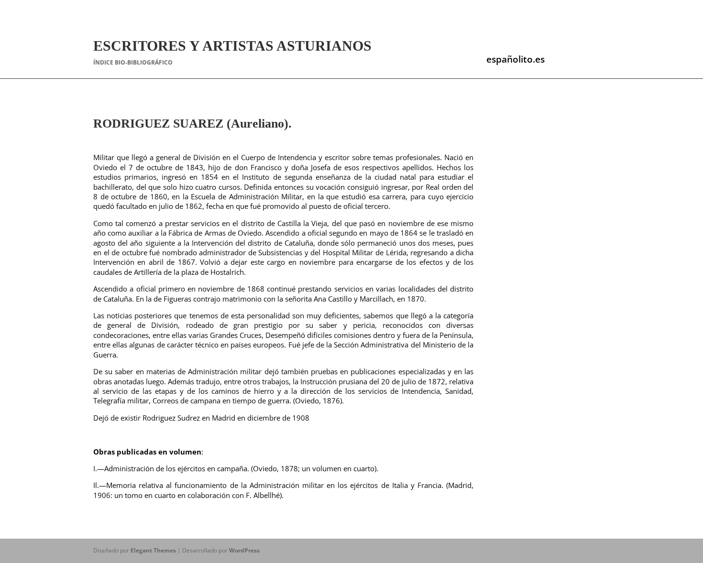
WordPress (244, 550)
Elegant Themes (153, 550)
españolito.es (515, 59)
